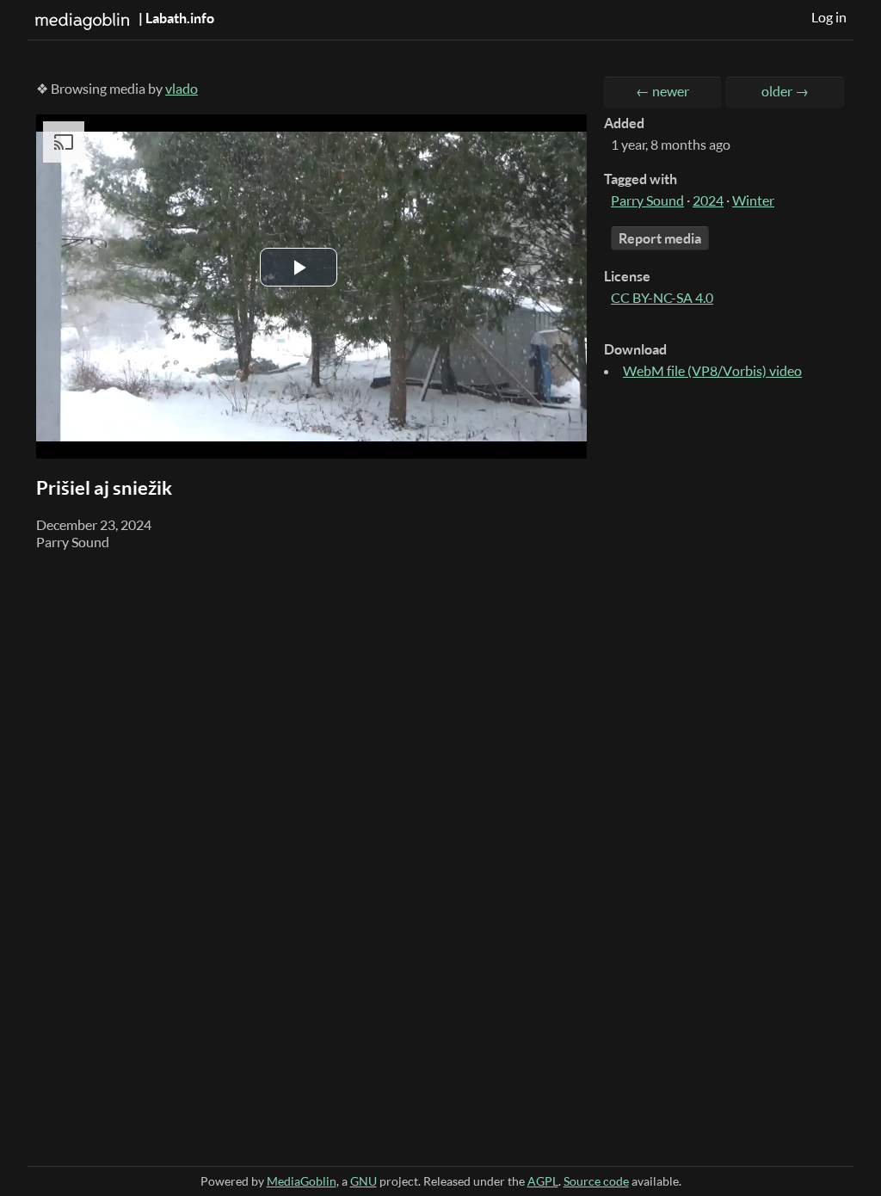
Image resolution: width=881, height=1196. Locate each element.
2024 (708, 200)
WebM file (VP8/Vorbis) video (712, 370)
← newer (662, 91)
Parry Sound (647, 200)
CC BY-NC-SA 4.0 (662, 297)
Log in (829, 17)
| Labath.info (175, 18)
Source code (596, 1181)
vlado (181, 88)
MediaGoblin (301, 1181)
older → (785, 91)
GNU (363, 1181)
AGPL (542, 1181)
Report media (660, 238)
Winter (753, 200)
